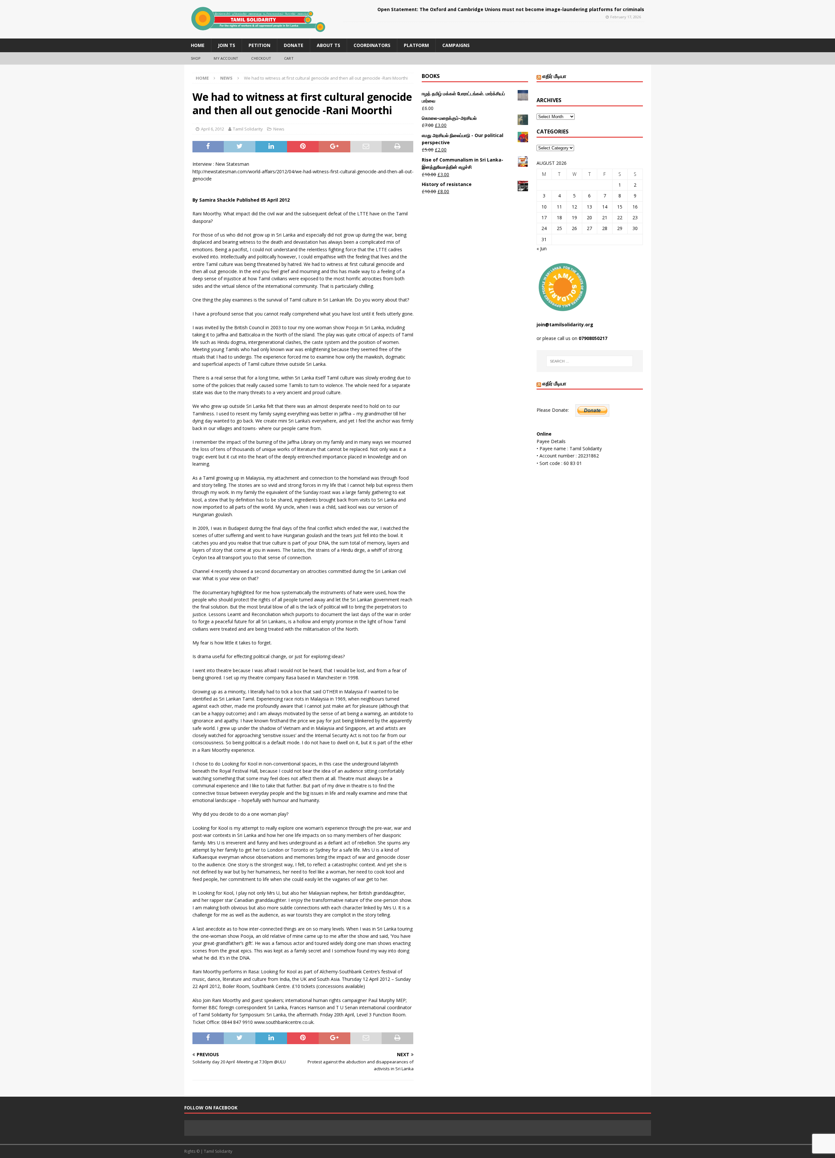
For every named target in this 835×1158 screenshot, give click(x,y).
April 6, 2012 (212, 129)
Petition (259, 45)
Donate (293, 45)
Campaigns (456, 45)
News (278, 129)
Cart (289, 58)
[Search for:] (589, 361)
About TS (328, 45)
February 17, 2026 (625, 16)
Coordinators (372, 45)
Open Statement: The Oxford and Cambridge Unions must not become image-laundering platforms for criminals (510, 9)
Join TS (226, 45)
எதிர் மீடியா (554, 76)
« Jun (542, 248)
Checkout (261, 58)
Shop (196, 58)
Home (198, 45)
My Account (226, 58)
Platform (416, 45)
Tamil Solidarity (248, 129)
